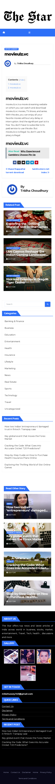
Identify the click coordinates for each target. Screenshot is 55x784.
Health (8, 348)
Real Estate (10, 382)
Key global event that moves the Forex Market (24, 537)
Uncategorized (12, 409)
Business (9, 328)
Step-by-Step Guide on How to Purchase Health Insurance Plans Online (27, 597)
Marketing (10, 368)
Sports (8, 388)
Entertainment (11, 49)
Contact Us (7, 706)
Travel (8, 402)
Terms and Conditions (13, 719)
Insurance (10, 355)
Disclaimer (7, 710)
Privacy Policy (9, 715)
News (7, 375)
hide (22, 80)
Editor (11, 231)
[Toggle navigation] (29, 33)
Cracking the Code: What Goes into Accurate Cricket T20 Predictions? (26, 568)
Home (6, 772)
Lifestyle (9, 362)
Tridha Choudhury (25, 63)
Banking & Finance (14, 321)
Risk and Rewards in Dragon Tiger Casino (27, 280)
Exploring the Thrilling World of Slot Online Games (27, 225)
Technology (11, 395)
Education (10, 335)
